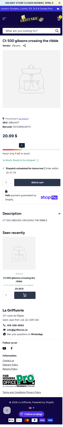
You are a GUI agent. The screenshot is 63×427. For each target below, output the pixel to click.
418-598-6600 (15, 325)
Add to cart (37, 182)
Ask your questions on (25, 334)
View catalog (4, 18)
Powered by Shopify (43, 402)
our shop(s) (24, 118)
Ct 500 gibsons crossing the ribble (19, 279)
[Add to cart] (25, 295)
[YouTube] (4, 348)
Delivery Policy (10, 364)
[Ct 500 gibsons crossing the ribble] (19, 253)
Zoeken (56, 31)
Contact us (8, 360)
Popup (37, 160)
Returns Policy (10, 368)
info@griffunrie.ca (17, 329)
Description (12, 213)
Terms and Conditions (14, 392)
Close (59, 3)
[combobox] (31, 31)
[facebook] (11, 348)
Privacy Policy (33, 392)
